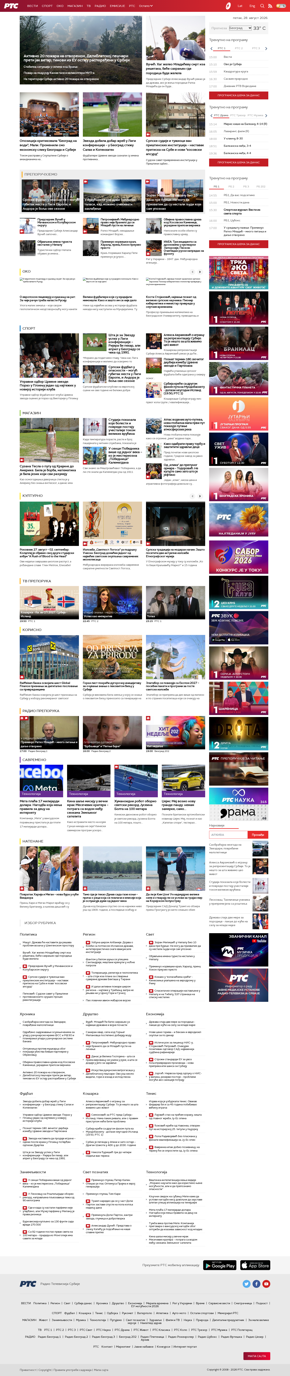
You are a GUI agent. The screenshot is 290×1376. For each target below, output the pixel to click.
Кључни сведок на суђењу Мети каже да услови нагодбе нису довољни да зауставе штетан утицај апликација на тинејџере (175, 1199)
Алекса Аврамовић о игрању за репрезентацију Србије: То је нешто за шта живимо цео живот (184, 340)
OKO (60, 6)
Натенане (32, 841)
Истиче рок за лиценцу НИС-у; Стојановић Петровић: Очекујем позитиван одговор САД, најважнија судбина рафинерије (171, 1047)
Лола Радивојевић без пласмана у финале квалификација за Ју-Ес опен (173, 1138)
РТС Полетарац (241, 1330)
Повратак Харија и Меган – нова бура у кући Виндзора (49, 896)
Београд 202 (128, 1337)
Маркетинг (123, 1346)
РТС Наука (103, 1330)
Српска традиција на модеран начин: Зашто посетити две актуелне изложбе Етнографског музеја (175, 553)
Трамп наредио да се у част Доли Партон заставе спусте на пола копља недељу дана (109, 1204)
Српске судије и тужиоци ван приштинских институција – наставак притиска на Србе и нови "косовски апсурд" (175, 147)
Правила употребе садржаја (72, 1370)
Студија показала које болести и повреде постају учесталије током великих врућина (122, 427)
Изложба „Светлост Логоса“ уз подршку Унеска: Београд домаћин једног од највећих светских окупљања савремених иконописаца (110, 554)
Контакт (107, 1346)
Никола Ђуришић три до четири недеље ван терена (108, 1154)
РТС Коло (180, 1330)
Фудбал (26, 1093)
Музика (81, 1320)
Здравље (155, 1320)
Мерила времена (157, 1303)
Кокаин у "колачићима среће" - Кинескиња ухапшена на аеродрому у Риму (172, 980)
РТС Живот (141, 1330)
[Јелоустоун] (238, 663)
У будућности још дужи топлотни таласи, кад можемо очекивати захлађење (110, 204)
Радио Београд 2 (76, 1337)
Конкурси (163, 1346)
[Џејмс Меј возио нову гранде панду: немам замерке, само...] (183, 781)
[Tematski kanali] (238, 804)
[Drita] (238, 733)
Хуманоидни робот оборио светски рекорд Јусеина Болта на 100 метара (135, 805)
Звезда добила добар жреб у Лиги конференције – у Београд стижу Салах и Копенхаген (109, 145)
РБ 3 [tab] (246, 186)
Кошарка (90, 1093)
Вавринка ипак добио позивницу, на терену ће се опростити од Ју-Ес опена (174, 1148)
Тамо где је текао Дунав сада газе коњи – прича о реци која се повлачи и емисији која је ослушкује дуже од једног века (112, 898)
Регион (89, 934)
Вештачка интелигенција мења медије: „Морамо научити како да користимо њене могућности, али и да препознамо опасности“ (175, 1184)
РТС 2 (60, 1330)
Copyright (44, 1370)
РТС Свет (86, 1330)
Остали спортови (202, 1313)
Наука (188, 1320)
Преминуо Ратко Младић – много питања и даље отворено (49, 742)
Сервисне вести (219, 1303)
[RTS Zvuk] (238, 627)
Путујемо (116, 1320)
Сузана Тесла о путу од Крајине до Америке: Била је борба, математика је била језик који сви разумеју (48, 470)
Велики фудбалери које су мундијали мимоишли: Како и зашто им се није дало (110, 298)
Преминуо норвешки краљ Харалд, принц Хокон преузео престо (121, 245)
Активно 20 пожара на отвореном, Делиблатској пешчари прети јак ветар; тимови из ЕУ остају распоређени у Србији (77, 58)
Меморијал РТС (228, 1313)
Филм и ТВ (173, 1320)
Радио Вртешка (231, 1337)
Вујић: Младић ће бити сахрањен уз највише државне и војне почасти (108, 1023)
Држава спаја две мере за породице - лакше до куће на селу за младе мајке (172, 1023)
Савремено (34, 759)
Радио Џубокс (207, 1337)
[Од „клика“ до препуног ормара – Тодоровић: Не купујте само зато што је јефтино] (154, 471)
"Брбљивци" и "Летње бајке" (102, 744)
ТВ (89, 6)
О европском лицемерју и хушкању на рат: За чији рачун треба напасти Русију (48, 298)
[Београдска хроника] (238, 484)
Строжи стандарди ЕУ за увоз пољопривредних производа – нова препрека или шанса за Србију (171, 1063)
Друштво (90, 1014)
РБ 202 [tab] (260, 186)
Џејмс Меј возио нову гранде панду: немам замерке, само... (178, 805)
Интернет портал (185, 1346)
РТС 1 (48, 1330)
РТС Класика (161, 1330)
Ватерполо (144, 1313)
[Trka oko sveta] (238, 272)
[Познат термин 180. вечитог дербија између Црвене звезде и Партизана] (154, 365)
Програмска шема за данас (239, 95)
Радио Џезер (255, 1337)
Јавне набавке (143, 1346)
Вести (32, 6)
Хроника (27, 1014)
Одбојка (112, 1313)
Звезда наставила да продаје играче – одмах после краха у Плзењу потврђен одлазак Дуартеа (49, 1142)
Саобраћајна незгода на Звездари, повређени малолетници (44, 1023)
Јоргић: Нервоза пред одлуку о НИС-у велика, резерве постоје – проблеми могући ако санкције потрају (175, 1077)
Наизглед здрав (151, 1323)
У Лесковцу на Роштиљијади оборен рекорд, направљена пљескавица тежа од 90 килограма (48, 1197)
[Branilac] (238, 343)
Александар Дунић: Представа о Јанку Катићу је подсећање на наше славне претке (109, 1229)
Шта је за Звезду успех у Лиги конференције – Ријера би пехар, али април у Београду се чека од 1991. (124, 343)
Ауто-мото (179, 1313)
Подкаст (262, 1303)
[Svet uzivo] (238, 449)
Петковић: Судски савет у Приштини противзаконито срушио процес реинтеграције (45, 996)
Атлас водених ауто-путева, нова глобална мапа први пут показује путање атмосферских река (184, 424)
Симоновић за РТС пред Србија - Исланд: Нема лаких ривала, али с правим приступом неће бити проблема (112, 1118)
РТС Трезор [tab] (238, 115)
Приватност (28, 1370)
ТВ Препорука (36, 581)
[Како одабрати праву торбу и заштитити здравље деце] (154, 450)
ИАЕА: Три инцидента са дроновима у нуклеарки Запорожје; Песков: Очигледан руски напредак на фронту (184, 248)
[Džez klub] (238, 592)
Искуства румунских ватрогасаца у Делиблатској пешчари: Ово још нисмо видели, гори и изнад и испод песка (110, 1073)
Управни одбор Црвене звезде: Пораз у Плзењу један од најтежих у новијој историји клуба (48, 385)
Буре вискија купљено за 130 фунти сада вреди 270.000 (48, 1223)
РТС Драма (122, 1330)
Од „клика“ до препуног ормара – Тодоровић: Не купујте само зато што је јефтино (181, 470)
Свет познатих (95, 1172)
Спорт (47, 6)
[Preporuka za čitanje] (238, 769)
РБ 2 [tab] (231, 186)
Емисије (117, 6)
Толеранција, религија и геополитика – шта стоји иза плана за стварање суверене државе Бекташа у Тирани (112, 976)
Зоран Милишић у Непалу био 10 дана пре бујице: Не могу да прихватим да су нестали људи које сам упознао (175, 946)
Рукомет (127, 1313)
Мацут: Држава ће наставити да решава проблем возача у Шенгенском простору (48, 944)
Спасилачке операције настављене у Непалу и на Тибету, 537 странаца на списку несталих (174, 994)
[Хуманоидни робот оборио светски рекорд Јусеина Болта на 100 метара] (136, 781)
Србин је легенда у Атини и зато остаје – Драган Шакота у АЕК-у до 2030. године (111, 1143)
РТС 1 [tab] (221, 48)
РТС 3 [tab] (256, 48)
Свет (150, 934)
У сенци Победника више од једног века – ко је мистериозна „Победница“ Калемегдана (125, 455)
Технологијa (156, 1172)
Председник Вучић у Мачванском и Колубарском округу (56, 222)
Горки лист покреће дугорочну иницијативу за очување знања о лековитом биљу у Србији (112, 686)
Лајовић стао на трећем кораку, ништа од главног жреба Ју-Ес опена (175, 1116)
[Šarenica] (238, 698)
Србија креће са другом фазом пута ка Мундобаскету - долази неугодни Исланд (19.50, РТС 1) (184, 388)
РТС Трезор (199, 1330)
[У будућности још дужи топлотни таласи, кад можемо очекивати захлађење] (112, 195)
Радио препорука (40, 711)
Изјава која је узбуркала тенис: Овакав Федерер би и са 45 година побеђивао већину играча (173, 1104)
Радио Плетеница (152, 1337)
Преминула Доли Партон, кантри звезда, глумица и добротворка (109, 1216)
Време (200, 1303)
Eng (252, 6)
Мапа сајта (257, 1356)
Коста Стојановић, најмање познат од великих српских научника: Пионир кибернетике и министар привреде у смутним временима (171, 301)
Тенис (151, 1093)
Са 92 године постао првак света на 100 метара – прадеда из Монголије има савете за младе (48, 1235)
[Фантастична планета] (238, 378)
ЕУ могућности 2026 (145, 1306)
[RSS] (270, 6)
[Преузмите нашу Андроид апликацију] (219, 1265)
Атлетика (162, 1313)
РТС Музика (219, 1330)
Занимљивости (33, 1172)
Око (26, 271)
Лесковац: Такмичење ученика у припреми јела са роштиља (229, 901)
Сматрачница (243, 1303)
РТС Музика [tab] (255, 115)
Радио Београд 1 (49, 1337)
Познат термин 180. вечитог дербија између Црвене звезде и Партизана (184, 362)
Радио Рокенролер (181, 1337)
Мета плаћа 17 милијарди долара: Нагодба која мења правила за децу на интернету (41, 806)
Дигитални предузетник (228, 1320)
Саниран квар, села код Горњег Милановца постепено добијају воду (108, 1033)
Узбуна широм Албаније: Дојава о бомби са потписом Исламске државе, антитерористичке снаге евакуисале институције (110, 947)
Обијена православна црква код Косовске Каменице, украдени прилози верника (182, 222)
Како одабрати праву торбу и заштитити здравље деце (184, 445)
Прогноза (219, 28)
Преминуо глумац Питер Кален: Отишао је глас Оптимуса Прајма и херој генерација (110, 1183)
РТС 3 (72, 1330)
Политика (28, 934)
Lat (240, 6)
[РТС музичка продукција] (238, 950)
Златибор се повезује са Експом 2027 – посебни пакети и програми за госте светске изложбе (172, 686)
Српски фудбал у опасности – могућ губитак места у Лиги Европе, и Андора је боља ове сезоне (51, 204)
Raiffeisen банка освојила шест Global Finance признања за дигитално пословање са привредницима (49, 686)
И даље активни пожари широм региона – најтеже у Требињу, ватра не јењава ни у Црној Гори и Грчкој (110, 990)
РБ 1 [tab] (216, 186)
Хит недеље (155, 746)
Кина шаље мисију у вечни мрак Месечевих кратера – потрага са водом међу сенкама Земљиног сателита (87, 808)
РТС (132, 6)
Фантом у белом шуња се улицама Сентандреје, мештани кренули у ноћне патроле (110, 962)
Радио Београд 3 (103, 1337)
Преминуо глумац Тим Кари (103, 1194)
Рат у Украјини (182, 1303)
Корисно (31, 629)
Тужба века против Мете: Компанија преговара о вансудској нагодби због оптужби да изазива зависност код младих (175, 1226)
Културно (32, 495)
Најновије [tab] (217, 825)
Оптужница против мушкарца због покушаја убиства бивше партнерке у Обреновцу (45, 1051)
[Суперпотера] (238, 308)
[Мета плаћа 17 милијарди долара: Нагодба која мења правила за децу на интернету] (41, 781)
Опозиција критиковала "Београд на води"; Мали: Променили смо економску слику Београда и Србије (48, 145)
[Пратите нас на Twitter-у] (247, 1284)
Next (266, 48)
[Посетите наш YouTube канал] (266, 1284)
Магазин (75, 6)
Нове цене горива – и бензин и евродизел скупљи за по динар (175, 1033)
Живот (43, 1320)
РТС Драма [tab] (221, 115)
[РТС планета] (228, 6)
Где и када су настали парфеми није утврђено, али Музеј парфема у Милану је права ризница (48, 1211)
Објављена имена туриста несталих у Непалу (54, 243)
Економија (155, 1014)
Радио (100, 6)
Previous (211, 48)
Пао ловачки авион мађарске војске (108, 1000)
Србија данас (83, 1303)
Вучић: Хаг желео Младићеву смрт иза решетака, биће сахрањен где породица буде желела (175, 68)
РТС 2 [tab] (239, 48)
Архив (145, 1339)
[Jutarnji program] (238, 414)
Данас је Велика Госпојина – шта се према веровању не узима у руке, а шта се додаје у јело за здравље (111, 1060)
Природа (202, 1320)
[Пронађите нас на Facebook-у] (256, 1284)
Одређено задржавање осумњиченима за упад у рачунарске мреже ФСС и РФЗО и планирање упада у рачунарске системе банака (49, 1036)
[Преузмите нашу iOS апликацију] (255, 1265)
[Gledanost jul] (238, 520)
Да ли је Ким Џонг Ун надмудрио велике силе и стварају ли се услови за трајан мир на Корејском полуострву (174, 898)
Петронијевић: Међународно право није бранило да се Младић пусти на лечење (120, 222)
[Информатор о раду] (238, 985)
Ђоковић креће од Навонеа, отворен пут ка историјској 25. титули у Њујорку (174, 1127)
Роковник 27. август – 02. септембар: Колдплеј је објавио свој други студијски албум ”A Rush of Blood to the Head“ (47, 553)
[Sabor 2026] (238, 557)
